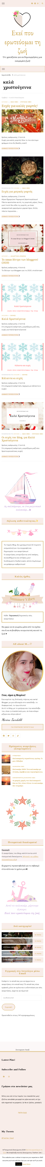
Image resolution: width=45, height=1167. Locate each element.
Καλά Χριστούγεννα (14, 319)
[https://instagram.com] (9, 1076)
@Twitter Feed (8, 1138)
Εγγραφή (8, 1007)
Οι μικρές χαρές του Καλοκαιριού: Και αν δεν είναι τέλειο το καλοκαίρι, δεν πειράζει (28, 783)
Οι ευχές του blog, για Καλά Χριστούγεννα (18, 439)
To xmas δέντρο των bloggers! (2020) (20, 261)
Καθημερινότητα (18, 777)
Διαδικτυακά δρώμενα (18, 256)
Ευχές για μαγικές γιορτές (17, 191)
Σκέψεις (13, 315)
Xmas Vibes (14, 102)
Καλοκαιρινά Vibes (18, 766)
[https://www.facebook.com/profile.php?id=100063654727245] (4, 1076)
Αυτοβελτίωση (17, 755)
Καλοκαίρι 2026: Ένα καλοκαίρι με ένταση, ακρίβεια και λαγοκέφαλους (27, 770)
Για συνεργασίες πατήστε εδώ (22, 727)
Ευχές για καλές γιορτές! (20, 106)
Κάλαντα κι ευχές (12, 378)
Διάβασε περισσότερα (10, 148)
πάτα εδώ (22, 1112)
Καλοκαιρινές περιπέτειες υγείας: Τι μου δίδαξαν (28, 759)
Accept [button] (19, 1164)
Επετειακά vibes (25, 102)
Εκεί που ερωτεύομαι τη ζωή (22, 41)
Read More (26, 1164)
